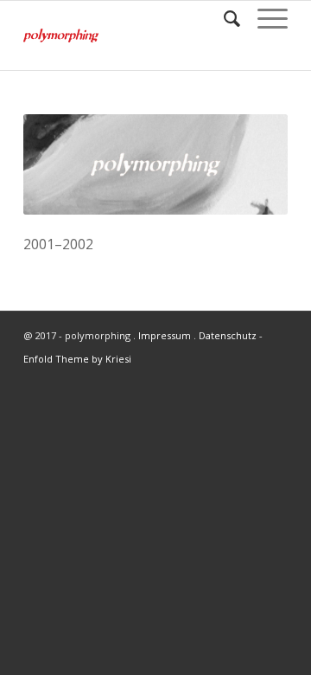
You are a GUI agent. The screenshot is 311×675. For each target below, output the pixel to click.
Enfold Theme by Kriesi (77, 358)
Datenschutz (228, 335)
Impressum (164, 335)
